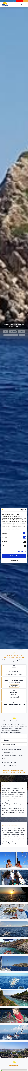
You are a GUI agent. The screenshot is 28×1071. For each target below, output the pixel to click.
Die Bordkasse (14, 685)
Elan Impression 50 (14, 696)
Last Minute (19, 1)
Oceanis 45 (13, 694)
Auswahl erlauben (14, 560)
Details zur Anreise (9, 744)
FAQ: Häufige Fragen (13, 686)
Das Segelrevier (8, 736)
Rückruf (13, 1)
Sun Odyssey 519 (14, 697)
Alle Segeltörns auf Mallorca (13, 707)
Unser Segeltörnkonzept (13, 682)
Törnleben (6, 740)
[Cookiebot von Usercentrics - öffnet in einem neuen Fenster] (20, 509)
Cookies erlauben (14, 555)
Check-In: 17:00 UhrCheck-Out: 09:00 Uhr (13, 670)
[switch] (24, 537)
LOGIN (25, 1)
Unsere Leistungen (14, 683)
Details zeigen (20, 551)
